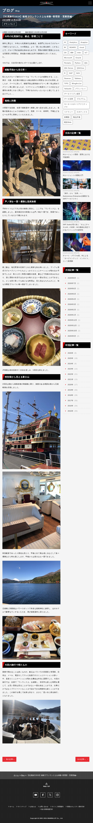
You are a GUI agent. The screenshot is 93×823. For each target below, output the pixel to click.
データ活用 (68, 99)
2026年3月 (72, 304)
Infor (79, 53)
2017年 (70, 400)
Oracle (78, 58)
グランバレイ (9, 24)
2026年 (70, 353)
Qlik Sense (68, 68)
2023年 (70, 369)
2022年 (70, 374)
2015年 (70, 411)
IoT (86, 53)
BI (65, 47)
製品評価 (76, 117)
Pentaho (67, 63)
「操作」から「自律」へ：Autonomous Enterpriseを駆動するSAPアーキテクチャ (76, 195)
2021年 (70, 379)
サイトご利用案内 (57, 806)
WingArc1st (76, 83)
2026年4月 (72, 299)
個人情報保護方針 (47, 809)
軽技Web (68, 122)
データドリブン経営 (72, 94)
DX (65, 53)
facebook (42, 795)
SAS (78, 73)
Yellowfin (68, 89)
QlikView (80, 68)
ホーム (16, 775)
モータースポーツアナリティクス (75, 105)
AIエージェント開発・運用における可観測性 (76, 154)
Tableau (77, 78)
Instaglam (57, 795)
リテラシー (68, 112)
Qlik (86, 63)
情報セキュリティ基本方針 (76, 806)
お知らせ (33, 806)
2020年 (70, 385)
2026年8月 (72, 278)
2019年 (70, 390)
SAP (71, 73)
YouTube (35, 795)
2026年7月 (72, 283)
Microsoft (68, 58)
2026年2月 (72, 310)
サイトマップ (22, 806)
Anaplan (84, 42)
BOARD (73, 47)
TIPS (66, 83)
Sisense (67, 78)
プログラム (81, 99)
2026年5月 (72, 294)
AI (65, 42)
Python (78, 63)
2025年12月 (72, 320)
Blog (23, 775)
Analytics (73, 42)
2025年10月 (72, 331)
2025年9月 (72, 336)
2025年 (70, 358)
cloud (82, 47)
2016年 (70, 406)
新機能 (67, 117)
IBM (72, 53)
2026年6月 (72, 288)
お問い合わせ (43, 806)
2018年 (70, 395)
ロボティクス (82, 112)
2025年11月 (72, 325)
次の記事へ (81, 759)
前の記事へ (10, 759)
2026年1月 (72, 315)
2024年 (70, 364)
